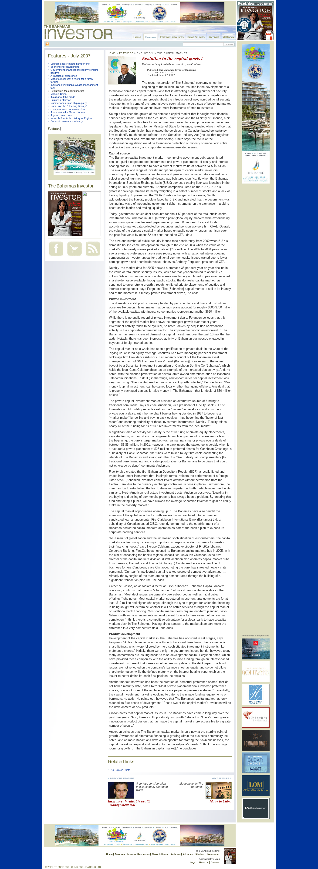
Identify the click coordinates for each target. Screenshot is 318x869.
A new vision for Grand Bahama (68, 112)
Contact (215, 862)
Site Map (200, 854)
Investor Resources (171, 37)
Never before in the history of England (72, 118)
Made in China (59, 94)
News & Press (195, 37)
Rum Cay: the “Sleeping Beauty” (69, 106)
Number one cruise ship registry (69, 103)
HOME (112, 53)
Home (137, 37)
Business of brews (61, 100)
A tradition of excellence (64, 75)
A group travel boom (62, 115)
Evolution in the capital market (67, 91)
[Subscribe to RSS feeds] (93, 256)
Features (150, 37)
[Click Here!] (256, 658)
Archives (213, 37)
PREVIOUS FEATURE (122, 778)
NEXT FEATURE (220, 778)
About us (204, 862)
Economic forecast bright (65, 66)
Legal (193, 862)
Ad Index (228, 37)
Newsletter (213, 854)
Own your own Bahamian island (68, 109)
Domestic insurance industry (67, 121)
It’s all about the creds (63, 97)
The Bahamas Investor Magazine (177, 70)
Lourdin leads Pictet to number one (70, 63)
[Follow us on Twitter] (74, 256)
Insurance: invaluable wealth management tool (129, 803)
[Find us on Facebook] (56, 256)
